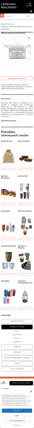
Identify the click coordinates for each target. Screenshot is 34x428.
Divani (17, 331)
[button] (31, 391)
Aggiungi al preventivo (17, 78)
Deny (17, 416)
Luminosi (17, 347)
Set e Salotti (17, 342)
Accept (17, 410)
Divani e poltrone (17, 327)
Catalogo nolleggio (8, 6)
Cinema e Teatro (17, 321)
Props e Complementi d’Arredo (17, 358)
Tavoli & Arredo (17, 369)
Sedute (17, 363)
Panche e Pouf (17, 334)
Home (3, 24)
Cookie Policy (17, 425)
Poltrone (12, 27)
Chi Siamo (5, 389)
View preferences (17, 421)
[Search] (28, 16)
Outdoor (17, 352)
